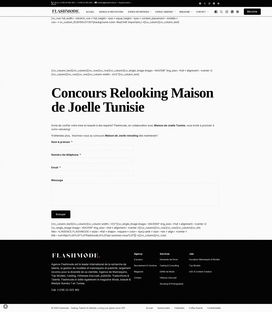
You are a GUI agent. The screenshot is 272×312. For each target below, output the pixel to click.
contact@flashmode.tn (106, 3)
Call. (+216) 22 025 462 (65, 289)
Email (56, 167)
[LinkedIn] (214, 3)
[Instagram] (209, 3)
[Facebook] (200, 3)
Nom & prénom (62, 142)
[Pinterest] (218, 3)
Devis (53, 4)
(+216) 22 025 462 (84, 3)
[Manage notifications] (5, 306)
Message (57, 180)
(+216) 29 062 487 (67, 3)
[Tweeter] (204, 3)
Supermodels (124, 3)
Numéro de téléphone (66, 154)
